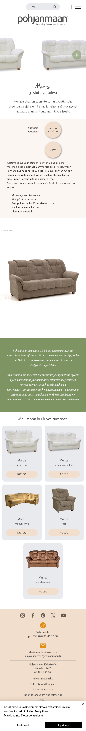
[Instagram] (23, 615)
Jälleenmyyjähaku (43, 678)
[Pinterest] (43, 615)
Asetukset (22, 725)
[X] (53, 615)
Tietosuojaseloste (32, 715)
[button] (33, 130)
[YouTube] (63, 615)
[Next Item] (76, 55)
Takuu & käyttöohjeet (43, 684)
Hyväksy (63, 725)
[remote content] (43, 278)
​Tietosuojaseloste (43, 689)
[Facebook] (33, 615)
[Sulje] (80, 706)
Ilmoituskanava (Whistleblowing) (43, 694)
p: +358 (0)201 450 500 (43, 636)
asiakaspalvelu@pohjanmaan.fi (43, 656)
